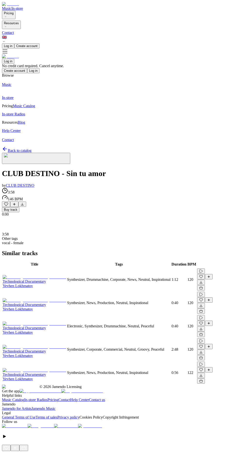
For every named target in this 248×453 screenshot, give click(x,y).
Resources (11, 23)
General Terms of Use (19, 417)
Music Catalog (13, 400)
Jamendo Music (43, 408)
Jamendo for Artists (16, 408)
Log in (8, 46)
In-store (17, 8)
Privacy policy (68, 417)
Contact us (97, 400)
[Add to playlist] (14, 204)
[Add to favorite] (6, 204)
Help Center (79, 400)
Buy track (10, 209)
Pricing (9, 13)
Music (6, 8)
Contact (8, 33)
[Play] (36, 158)
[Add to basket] (201, 288)
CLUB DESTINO (20, 185)
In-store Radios (35, 400)
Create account (27, 46)
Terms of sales (46, 417)
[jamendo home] (10, 4)
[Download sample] (22, 204)
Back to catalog (19, 150)
